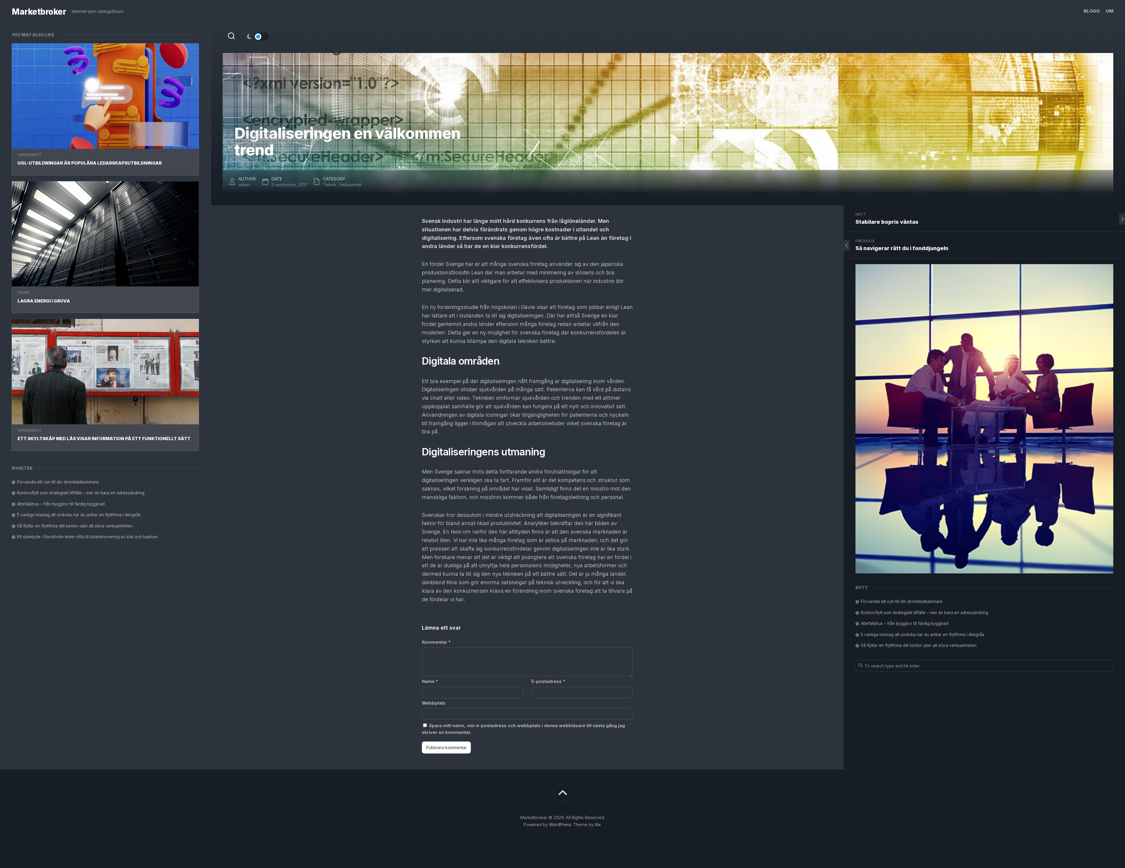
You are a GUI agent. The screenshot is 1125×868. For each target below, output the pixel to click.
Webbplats (434, 703)
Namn (430, 681)
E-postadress (548, 681)
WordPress (560, 824)
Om (1109, 11)
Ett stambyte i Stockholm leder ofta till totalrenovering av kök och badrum (87, 536)
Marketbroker (39, 12)
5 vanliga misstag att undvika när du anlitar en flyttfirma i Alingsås (79, 514)
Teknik (24, 292)
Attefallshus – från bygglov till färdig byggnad (61, 503)
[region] (984, 418)
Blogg (1092, 11)
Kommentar (436, 642)
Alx (598, 824)
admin (244, 184)
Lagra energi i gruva (44, 301)
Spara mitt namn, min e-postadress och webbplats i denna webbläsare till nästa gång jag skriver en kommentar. (523, 729)
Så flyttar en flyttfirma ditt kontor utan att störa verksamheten (75, 525)
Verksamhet (29, 155)
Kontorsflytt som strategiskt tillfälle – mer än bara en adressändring (80, 492)
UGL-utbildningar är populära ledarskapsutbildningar (90, 163)
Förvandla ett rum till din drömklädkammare (58, 481)
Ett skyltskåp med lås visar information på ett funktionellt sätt (104, 438)
